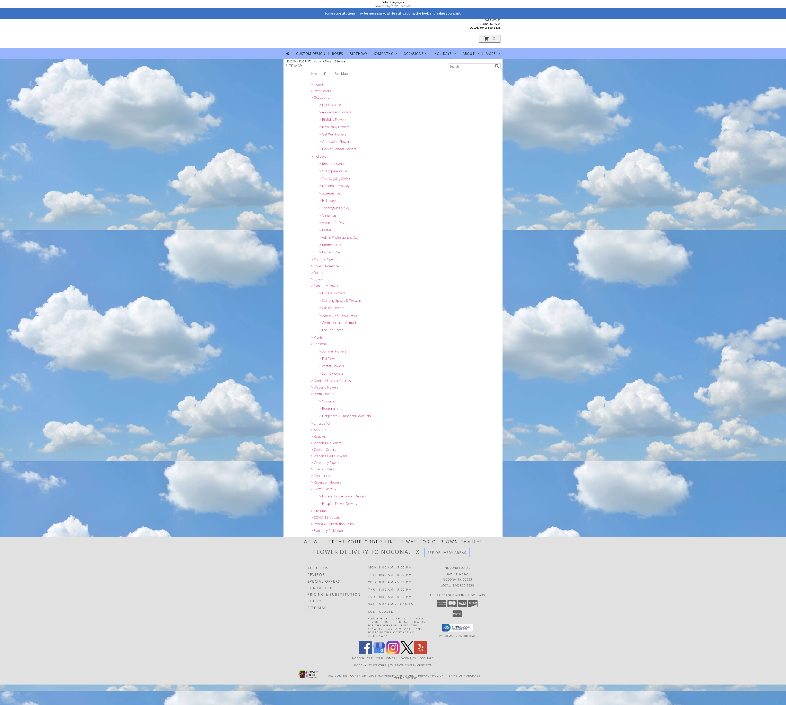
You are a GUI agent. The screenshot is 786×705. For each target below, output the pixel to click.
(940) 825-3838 (490, 27)
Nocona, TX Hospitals (416, 658)
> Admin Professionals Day (338, 237)
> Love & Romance (325, 266)
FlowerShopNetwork (396, 675)
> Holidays (318, 156)
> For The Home (331, 330)
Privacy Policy (430, 675)
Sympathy (383, 53)
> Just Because (330, 105)
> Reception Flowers (326, 482)
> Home (317, 84)
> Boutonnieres (330, 408)
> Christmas (328, 215)
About (469, 53)
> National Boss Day (334, 186)
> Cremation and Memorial (338, 322)
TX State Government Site (411, 665)
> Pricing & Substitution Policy (332, 524)
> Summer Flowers (333, 351)
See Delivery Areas (446, 552)
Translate (405, 6)
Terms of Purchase (463, 675)
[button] (489, 39)
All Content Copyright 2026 (352, 675)
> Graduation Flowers (335, 141)
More (491, 53)
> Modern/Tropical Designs (331, 380)
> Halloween (328, 200)
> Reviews (318, 436)
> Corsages (327, 401)
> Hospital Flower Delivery (338, 503)
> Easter (325, 230)
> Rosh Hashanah (332, 164)
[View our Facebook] (365, 653)
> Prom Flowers (322, 394)
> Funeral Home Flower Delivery (342, 496)
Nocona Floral (323, 33)
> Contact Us (320, 475)
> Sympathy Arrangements (338, 315)
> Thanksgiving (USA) (334, 208)
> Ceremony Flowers (326, 462)
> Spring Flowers (331, 373)
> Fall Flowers (329, 358)
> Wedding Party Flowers (329, 456)
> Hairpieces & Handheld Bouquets (345, 416)
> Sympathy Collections (327, 530)
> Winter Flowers (331, 366)
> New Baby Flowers (334, 127)
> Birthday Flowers (333, 119)
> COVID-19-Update (325, 517)
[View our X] (406, 653)
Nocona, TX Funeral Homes (373, 658)
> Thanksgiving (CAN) (334, 178)
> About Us (319, 430)
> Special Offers (322, 469)
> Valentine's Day (331, 222)
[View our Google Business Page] (379, 653)
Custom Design (310, 53)
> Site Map (319, 511)
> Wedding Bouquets (326, 443)
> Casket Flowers (331, 308)
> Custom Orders (323, 449)
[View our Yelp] (420, 653)
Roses (337, 53)
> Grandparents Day (334, 171)
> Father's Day (329, 252)
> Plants (317, 337)
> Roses (317, 272)
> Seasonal (319, 344)
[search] (497, 66)
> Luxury (317, 279)
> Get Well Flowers (333, 134)
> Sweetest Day (330, 193)
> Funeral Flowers (332, 293)
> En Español (320, 423)
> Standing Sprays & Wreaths (340, 300)
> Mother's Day (330, 245)
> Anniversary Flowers (335, 112)
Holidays (443, 53)
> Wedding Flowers (325, 387)
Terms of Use (405, 678)
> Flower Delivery (323, 489)
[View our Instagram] (393, 653)
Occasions (413, 53)
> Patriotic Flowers (324, 259)
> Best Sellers (321, 91)
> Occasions (320, 97)
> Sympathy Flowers (325, 286)
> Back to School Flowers (337, 149)
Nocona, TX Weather (370, 665)
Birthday (358, 53)
